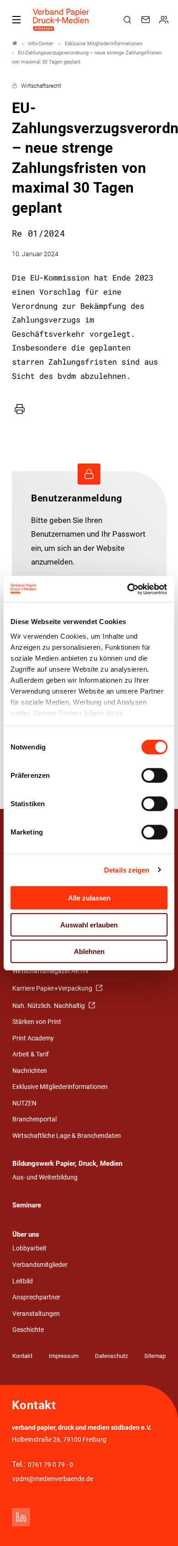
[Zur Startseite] (61, 19)
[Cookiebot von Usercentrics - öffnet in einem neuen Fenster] (128, 588)
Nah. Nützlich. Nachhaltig (49, 1006)
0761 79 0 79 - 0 (50, 1465)
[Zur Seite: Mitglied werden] (165, 20)
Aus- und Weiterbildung (45, 1177)
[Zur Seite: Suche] (128, 20)
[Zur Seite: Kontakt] (147, 20)
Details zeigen (126, 869)
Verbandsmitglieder (40, 1265)
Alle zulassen (89, 898)
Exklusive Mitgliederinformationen (60, 1087)
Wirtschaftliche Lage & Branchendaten (66, 1136)
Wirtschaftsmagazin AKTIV (50, 971)
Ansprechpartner (36, 1297)
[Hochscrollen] (158, 1526)
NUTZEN (24, 1103)
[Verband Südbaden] (14, 43)
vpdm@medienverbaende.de (52, 1479)
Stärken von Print (36, 1022)
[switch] (154, 775)
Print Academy (33, 1038)
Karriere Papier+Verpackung (53, 988)
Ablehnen (89, 951)
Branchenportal (34, 1119)
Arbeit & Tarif (30, 1054)
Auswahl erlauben (89, 924)
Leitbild (22, 1281)
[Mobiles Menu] (16, 20)
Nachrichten (29, 1071)
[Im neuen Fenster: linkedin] (21, 1517)
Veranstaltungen (36, 1314)
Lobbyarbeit (29, 1248)
